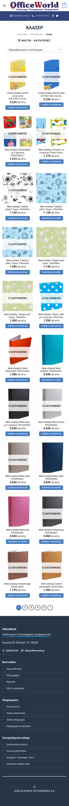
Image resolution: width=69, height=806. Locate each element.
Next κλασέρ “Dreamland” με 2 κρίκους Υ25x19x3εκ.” (18, 152)
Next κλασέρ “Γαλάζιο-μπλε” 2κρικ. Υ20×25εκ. (51, 208)
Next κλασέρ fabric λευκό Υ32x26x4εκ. (51, 423)
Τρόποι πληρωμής (15, 719)
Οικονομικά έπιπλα (16, 751)
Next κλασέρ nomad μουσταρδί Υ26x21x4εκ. (51, 585)
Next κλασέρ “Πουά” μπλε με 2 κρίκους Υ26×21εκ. (51, 315)
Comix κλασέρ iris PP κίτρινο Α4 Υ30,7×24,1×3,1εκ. (17, 96)
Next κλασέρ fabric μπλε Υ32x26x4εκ (51, 477)
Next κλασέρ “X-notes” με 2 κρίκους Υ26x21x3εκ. (51, 151)
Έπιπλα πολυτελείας (17, 744)
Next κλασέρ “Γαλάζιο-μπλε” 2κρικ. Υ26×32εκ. (18, 262)
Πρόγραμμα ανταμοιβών (18, 726)
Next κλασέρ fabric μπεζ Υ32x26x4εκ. (17, 477)
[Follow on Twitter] (57, 16)
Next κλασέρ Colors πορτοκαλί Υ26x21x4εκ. (17, 369)
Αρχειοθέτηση (13, 669)
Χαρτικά (10, 681)
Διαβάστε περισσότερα (18, 107)
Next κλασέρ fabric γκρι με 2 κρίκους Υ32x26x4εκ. (17, 423)
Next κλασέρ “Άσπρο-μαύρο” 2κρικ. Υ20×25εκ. (17, 208)
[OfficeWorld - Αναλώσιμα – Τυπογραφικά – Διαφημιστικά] (34, 5)
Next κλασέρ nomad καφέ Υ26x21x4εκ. (17, 585)
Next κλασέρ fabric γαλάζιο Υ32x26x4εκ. (51, 369)
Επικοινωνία (12, 706)
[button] (4, 5)
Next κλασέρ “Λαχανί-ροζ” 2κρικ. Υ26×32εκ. (17, 315)
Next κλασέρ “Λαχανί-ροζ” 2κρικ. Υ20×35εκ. (51, 262)
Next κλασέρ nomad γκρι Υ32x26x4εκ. (51, 531)
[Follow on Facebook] (53, 16)
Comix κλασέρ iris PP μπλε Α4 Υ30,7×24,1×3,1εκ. (51, 94)
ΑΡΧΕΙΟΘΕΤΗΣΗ (36, 34)
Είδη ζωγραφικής (15, 688)
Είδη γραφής (12, 675)
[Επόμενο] (50, 607)
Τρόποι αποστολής (15, 713)
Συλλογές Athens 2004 (18, 764)
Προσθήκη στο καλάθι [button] (51, 218)
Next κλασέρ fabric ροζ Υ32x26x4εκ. (17, 531)
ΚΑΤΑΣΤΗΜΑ (22, 34)
